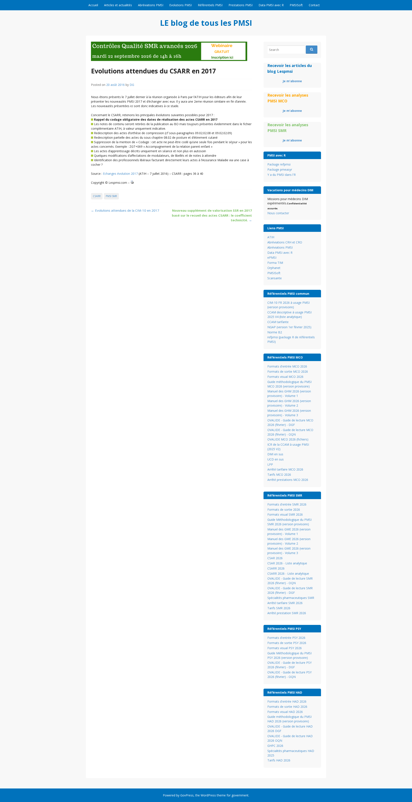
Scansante (274, 278)
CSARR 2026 (276, 568)
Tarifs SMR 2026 (278, 608)
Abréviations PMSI (150, 5)
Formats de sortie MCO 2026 (287, 371)
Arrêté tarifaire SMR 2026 (285, 603)
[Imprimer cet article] (132, 183)
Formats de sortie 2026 (283, 509)
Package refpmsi (279, 164)
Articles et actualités (118, 5)
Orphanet (273, 268)
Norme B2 (274, 332)
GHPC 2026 (275, 746)
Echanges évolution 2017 (120, 174)
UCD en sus (275, 459)
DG (132, 85)
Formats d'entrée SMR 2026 (286, 504)
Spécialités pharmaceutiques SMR (290, 598)
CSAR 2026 (275, 558)
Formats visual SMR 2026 (285, 514)
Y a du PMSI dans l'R (281, 175)
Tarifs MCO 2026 (279, 474)
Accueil (93, 5)
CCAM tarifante (278, 322)
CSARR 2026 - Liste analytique (288, 573)
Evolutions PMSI (180, 5)
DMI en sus (275, 454)
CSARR (97, 196)
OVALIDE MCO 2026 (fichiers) (287, 439)
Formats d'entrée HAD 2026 (286, 701)
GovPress (187, 795)
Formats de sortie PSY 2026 (286, 643)
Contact (314, 5)
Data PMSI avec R (271, 5)
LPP (270, 464)
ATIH (270, 237)
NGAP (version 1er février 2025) (289, 327)
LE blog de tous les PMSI (206, 23)
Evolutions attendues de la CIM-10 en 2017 (125, 210)
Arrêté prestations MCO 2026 (287, 480)
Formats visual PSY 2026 (284, 648)
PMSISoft (296, 5)
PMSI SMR (111, 196)
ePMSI (271, 257)
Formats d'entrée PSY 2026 (286, 638)
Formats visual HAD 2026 (285, 712)
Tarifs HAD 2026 (278, 760)
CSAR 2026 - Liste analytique (287, 563)
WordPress (208, 795)
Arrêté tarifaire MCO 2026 (285, 469)
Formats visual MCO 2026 (285, 377)
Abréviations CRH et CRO (284, 242)
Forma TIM (275, 263)
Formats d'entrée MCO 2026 (287, 366)
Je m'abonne (292, 81)
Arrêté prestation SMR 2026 (286, 613)
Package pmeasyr (279, 169)
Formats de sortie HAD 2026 (287, 707)
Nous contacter (278, 213)
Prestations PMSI (241, 5)
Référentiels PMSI (210, 5)
